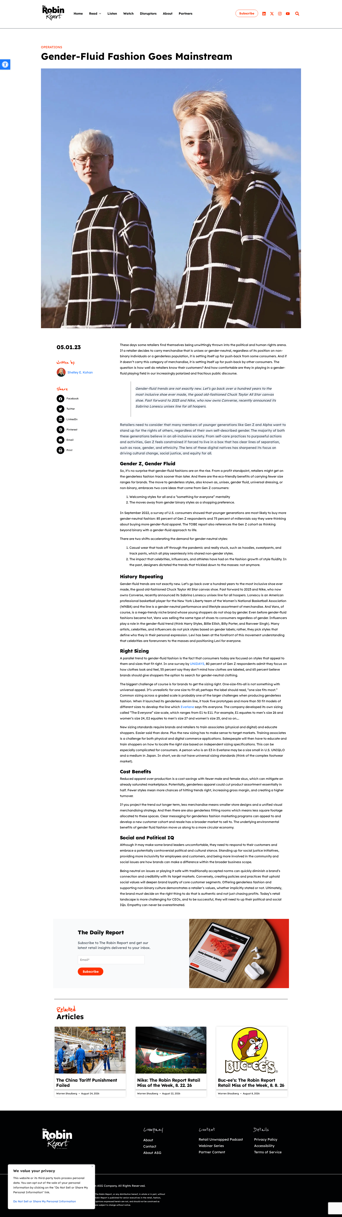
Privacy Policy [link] (265, 1139)
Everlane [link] (187, 707)
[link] (5, 64)
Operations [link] (51, 47)
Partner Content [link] (212, 1152)
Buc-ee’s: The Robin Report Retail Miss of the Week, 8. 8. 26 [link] (251, 1082)
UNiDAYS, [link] (197, 664)
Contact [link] (149, 1146)
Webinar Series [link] (211, 1146)
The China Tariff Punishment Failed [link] (86, 1082)
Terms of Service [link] (268, 1152)
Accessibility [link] (264, 1146)
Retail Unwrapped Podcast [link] (221, 1139)
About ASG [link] (152, 1153)
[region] (51, 1186)
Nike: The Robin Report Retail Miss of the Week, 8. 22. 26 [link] (168, 1082)
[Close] (92, 1166)
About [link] (148, 1140)
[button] (99, 13)
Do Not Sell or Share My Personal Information (44, 1201)
